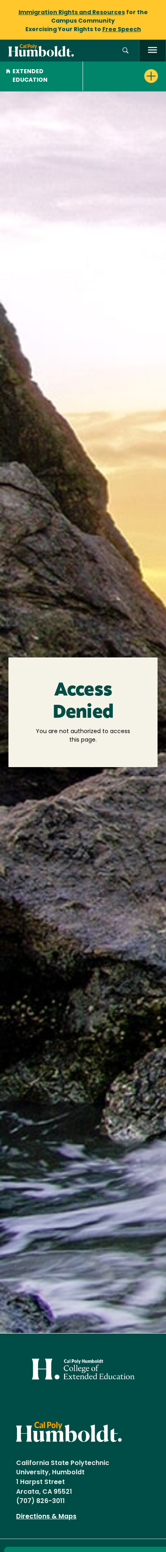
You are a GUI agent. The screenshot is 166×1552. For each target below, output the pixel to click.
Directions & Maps (46, 1517)
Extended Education (30, 76)
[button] (125, 50)
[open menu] (152, 50)
